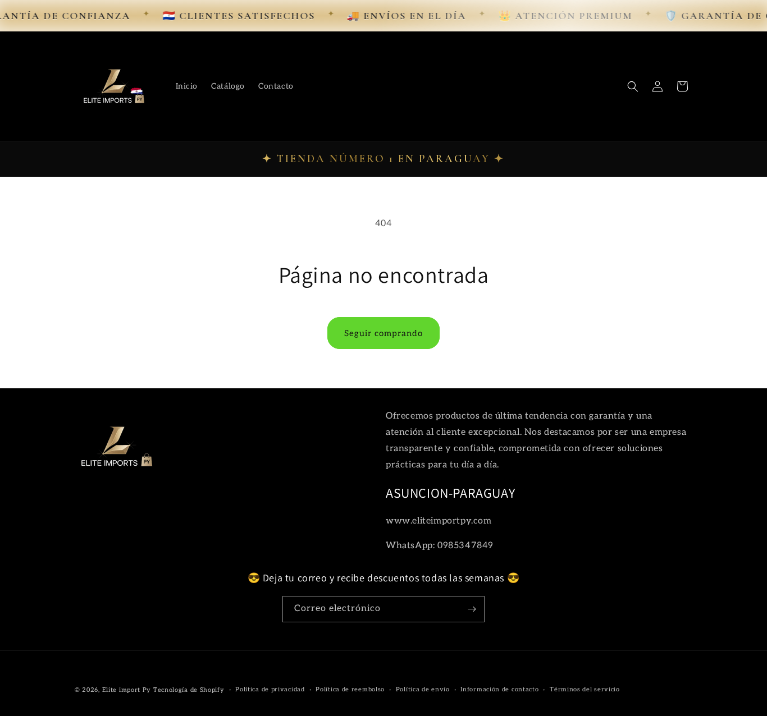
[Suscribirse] (471, 609)
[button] (632, 86)
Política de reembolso (350, 689)
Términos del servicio (585, 689)
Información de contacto (499, 689)
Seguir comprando (383, 333)
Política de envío (423, 689)
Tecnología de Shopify (189, 690)
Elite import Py (127, 690)
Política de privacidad (269, 689)
